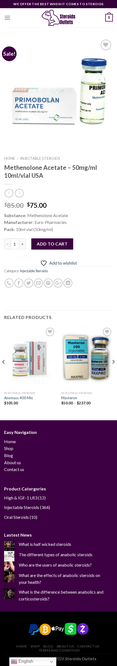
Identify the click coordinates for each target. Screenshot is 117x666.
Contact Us (88, 646)
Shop (8, 448)
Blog (8, 455)
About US (65, 646)
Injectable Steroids (40, 158)
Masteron (69, 398)
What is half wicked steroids (45, 544)
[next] (113, 373)
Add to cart (52, 243)
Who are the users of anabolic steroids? (55, 564)
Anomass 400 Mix (18, 398)
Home (9, 158)
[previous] (4, 373)
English (25, 661)
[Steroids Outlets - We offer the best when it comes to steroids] (58, 17)
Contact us (14, 469)
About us (12, 462)
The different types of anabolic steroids (56, 554)
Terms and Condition (59, 650)
